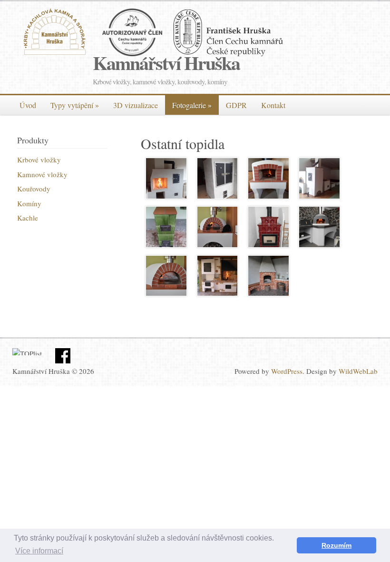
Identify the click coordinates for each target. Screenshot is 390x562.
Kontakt (273, 105)
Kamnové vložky (42, 174)
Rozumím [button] (336, 545)
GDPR (236, 105)
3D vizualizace (135, 105)
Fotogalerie (192, 105)
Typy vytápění (74, 105)
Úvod (28, 105)
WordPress (286, 371)
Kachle (27, 217)
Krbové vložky (39, 159)
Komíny (29, 203)
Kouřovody (33, 188)
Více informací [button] (39, 551)
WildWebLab (358, 371)
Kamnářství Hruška (166, 63)
